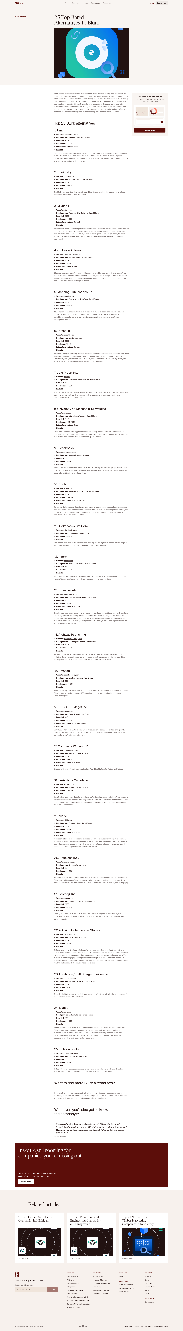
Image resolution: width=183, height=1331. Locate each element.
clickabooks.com (70, 530)
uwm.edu (67, 413)
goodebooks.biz (70, 978)
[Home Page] (19, 3)
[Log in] (152, 3)
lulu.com (67, 377)
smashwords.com (70, 594)
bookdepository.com (71, 675)
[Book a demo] (162, 3)
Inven (110, 1095)
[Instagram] (83, 1326)
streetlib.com (69, 335)
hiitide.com (68, 820)
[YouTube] (86, 1326)
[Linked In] (79, 1326)
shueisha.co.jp (69, 862)
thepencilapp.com (71, 134)
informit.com (68, 561)
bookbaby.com (69, 176)
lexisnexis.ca (69, 784)
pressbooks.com (70, 452)
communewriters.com (72, 750)
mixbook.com (69, 210)
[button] (66, 3)
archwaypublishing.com (73, 639)
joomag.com (68, 898)
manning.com (69, 296)
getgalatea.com (70, 934)
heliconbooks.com (71, 1053)
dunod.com (68, 1012)
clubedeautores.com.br (72, 254)
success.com (69, 711)
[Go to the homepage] (17, 1274)
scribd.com (68, 488)
